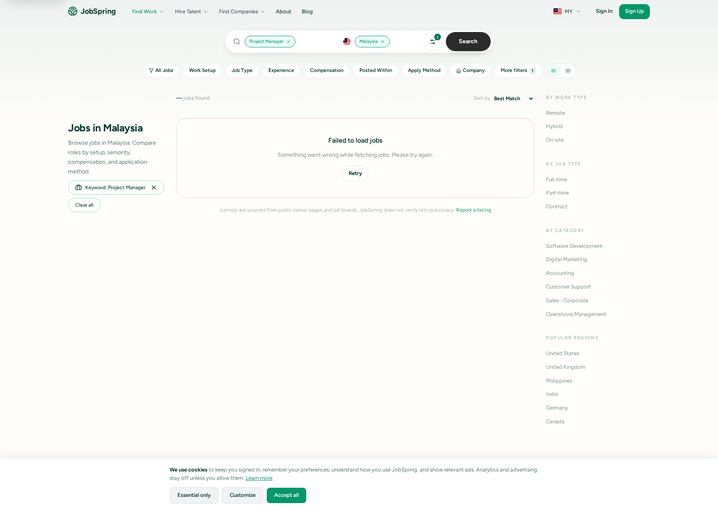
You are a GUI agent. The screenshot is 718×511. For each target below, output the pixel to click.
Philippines (559, 381)
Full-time (556, 179)
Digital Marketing (566, 259)
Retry (355, 173)
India (552, 394)
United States (562, 353)
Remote (555, 113)
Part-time (557, 193)
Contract (557, 206)
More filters (517, 70)
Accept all (286, 495)
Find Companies (238, 11)
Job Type (242, 70)
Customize (243, 495)
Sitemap (670, 473)
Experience (281, 70)
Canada (555, 421)
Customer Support (568, 287)
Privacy (582, 473)
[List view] (554, 70)
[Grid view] (568, 70)
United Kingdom (565, 367)
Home (694, 473)
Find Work (144, 11)
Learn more (259, 478)
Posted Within (375, 70)
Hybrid (554, 126)
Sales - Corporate (567, 300)
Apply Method (424, 70)
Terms (605, 473)
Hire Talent (188, 11)
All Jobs (164, 70)
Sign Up (634, 11)
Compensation (327, 70)
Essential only (194, 495)
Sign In (604, 11)
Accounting (560, 273)
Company (474, 70)
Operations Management (576, 314)
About (283, 11)
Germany (557, 408)
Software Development (574, 246)
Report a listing (473, 210)
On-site (555, 140)
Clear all (84, 205)
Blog (307, 11)
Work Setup (202, 70)
